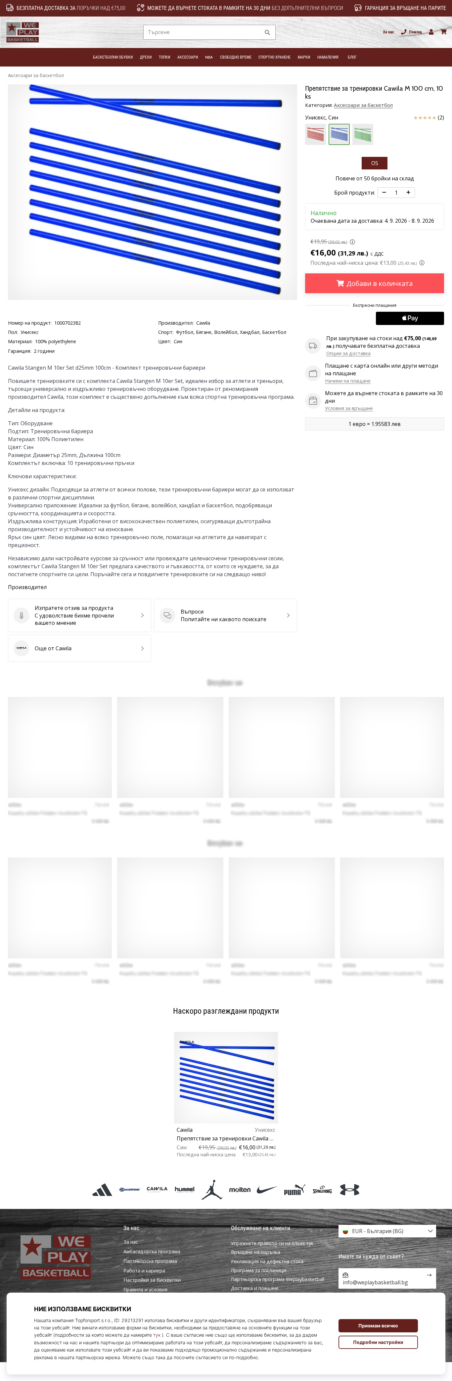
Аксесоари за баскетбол (36, 75)
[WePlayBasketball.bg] (64, 1257)
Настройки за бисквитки (152, 1280)
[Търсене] (267, 32)
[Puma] (294, 1189)
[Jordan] (212, 1189)
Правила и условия (145, 1289)
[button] (255, 32)
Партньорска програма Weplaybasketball (277, 1279)
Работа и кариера (144, 1270)
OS (374, 163)
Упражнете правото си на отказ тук (272, 1243)
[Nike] (267, 1189)
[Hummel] (185, 1189)
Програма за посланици (258, 1270)
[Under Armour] (350, 1189)
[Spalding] (322, 1189)
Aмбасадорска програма (151, 1251)
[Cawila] (157, 1189)
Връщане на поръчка (255, 1252)
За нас (388, 31)
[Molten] (239, 1189)
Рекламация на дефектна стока (267, 1261)
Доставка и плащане (255, 1288)
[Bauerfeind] (129, 1189)
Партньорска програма (150, 1261)
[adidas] (102, 1189)
